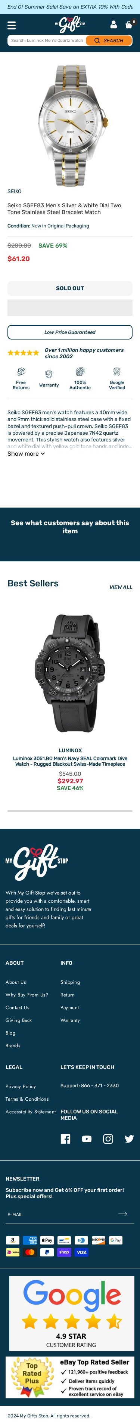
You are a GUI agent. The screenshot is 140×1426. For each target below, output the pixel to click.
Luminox (70, 750)
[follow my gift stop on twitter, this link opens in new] (129, 1142)
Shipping (70, 982)
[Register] (122, 1215)
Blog (10, 1032)
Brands (13, 1045)
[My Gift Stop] (37, 847)
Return (67, 994)
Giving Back (19, 1020)
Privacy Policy (21, 1086)
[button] (70, 308)
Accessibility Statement (31, 1111)
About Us (16, 982)
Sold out (70, 288)
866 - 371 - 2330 (100, 1085)
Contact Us (17, 1007)
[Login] (114, 25)
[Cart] (129, 24)
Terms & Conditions (27, 1099)
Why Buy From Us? (27, 994)
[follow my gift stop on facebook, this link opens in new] (65, 1142)
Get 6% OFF (69, 1190)
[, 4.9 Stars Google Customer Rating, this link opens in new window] (71, 1313)
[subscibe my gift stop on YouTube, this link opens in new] (87, 1142)
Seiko (14, 191)
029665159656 (114, 472)
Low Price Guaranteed (70, 332)
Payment (69, 1007)
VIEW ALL (121, 587)
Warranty (70, 1020)
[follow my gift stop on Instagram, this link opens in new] (108, 1142)
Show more (23, 453)
